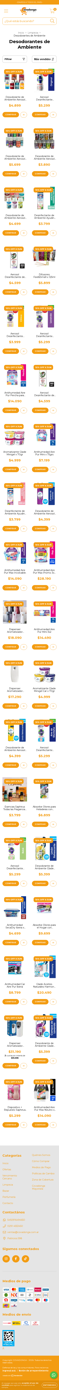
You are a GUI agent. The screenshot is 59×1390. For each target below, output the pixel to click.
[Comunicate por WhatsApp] (53, 1375)
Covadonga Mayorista (38, 1187)
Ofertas (6, 1169)
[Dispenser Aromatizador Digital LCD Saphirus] (23, 1066)
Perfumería (8, 1197)
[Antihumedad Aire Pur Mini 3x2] (53, 647)
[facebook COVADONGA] (16, 1258)
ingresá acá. (9, 1370)
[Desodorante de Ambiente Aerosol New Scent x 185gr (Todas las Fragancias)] (23, 174)
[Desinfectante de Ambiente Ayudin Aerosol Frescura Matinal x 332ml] (53, 233)
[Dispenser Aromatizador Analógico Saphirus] (23, 706)
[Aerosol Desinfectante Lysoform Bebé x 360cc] (23, 883)
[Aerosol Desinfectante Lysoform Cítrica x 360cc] (23, 351)
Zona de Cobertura (42, 1179)
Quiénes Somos (41, 1155)
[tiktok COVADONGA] (25, 1258)
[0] (52, 11)
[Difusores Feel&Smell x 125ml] (53, 292)
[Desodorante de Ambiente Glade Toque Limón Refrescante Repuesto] (53, 883)
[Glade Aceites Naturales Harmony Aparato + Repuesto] (53, 1002)
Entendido (49, 1385)
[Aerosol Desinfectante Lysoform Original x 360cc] (53, 115)
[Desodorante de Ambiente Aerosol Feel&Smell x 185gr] (23, 115)
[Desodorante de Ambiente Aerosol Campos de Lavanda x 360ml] (53, 529)
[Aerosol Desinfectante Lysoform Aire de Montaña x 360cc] (53, 765)
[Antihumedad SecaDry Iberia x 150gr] (23, 943)
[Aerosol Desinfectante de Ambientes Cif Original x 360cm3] (53, 410)
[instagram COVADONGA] (6, 1258)
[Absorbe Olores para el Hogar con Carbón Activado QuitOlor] (53, 943)
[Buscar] (52, 21)
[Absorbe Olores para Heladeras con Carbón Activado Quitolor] (53, 824)
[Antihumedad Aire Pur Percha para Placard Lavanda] (23, 410)
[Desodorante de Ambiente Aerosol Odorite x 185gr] (53, 174)
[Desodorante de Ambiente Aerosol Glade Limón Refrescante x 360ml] (23, 765)
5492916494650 (16, 1219)
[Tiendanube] (12, 1376)
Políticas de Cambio (43, 1173)
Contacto (7, 1203)
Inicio (21, 32)
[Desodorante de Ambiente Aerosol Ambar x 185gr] (23, 233)
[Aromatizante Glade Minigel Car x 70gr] (53, 706)
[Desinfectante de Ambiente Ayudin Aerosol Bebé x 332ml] (23, 529)
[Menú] (6, 11)
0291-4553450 (15, 1226)
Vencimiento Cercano (9, 1177)
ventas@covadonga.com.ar (23, 1232)
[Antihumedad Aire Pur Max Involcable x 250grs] (23, 588)
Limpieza (33, 32)
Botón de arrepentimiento (34, 1370)
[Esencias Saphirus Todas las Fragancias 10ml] (23, 824)
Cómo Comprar (40, 1161)
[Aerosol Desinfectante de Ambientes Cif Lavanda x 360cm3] (23, 292)
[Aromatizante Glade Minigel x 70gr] (23, 469)
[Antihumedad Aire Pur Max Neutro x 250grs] (53, 1125)
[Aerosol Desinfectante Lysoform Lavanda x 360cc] (53, 351)
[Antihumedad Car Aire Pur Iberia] (23, 1002)
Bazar (5, 1190)
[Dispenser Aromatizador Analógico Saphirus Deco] (23, 647)
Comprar (10, 115)
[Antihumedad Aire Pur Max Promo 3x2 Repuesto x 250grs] (53, 588)
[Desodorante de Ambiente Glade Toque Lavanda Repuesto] (53, 1061)
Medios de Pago (41, 1167)
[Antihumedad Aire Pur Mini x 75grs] (53, 469)
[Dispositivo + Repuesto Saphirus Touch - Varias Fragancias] (23, 1125)
